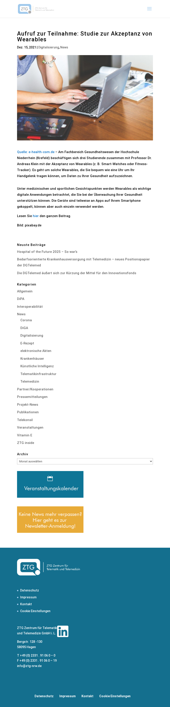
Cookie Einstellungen (35, 611)
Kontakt (26, 604)
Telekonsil (25, 420)
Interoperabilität (30, 307)
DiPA (20, 299)
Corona (26, 320)
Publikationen (28, 412)
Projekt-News (27, 405)
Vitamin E (24, 435)
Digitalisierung (48, 47)
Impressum (28, 597)
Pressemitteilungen (32, 397)
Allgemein (25, 291)
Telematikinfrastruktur (38, 374)
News (64, 47)
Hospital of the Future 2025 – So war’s (47, 252)
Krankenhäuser (32, 359)
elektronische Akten (35, 351)
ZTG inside (25, 443)
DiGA (24, 328)
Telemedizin (29, 381)
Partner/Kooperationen (35, 389)
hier (36, 216)
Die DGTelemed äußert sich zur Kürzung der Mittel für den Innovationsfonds (76, 273)
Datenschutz (29, 590)
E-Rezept (27, 343)
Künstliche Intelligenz (37, 366)
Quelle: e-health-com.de (35, 152)
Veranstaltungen (30, 427)
